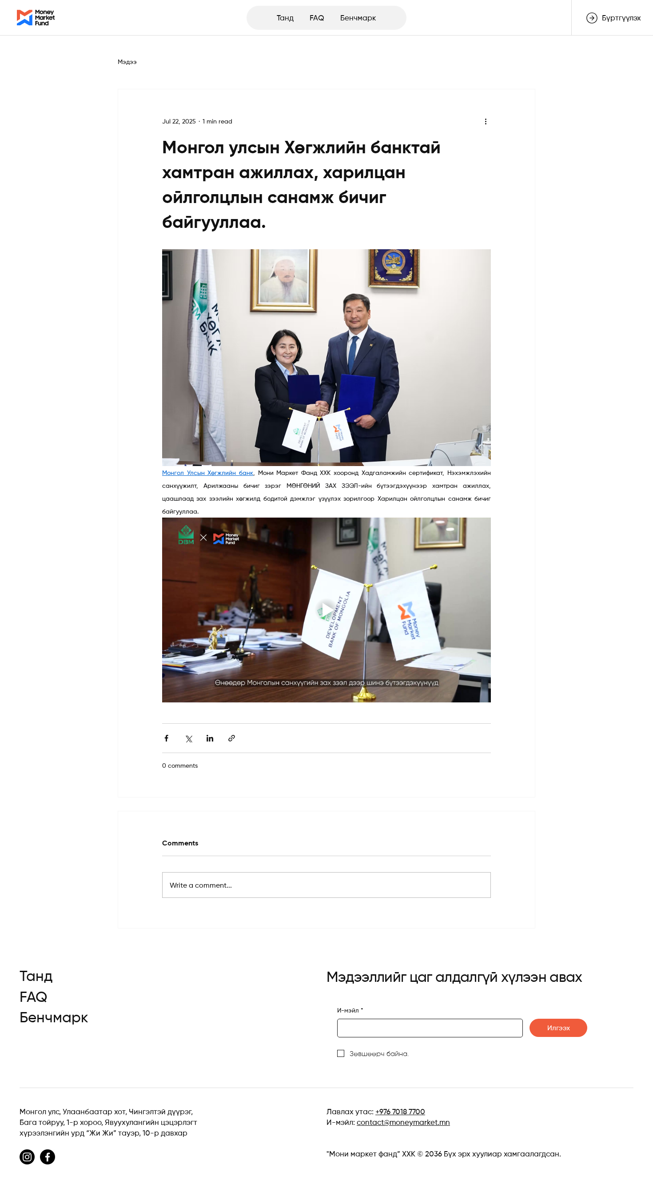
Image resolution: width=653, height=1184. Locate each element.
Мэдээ (127, 62)
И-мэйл (350, 1010)
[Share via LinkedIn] (210, 738)
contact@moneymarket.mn (403, 1122)
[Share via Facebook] (166, 738)
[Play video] (326, 610)
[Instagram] (27, 1156)
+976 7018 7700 (400, 1111)
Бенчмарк (54, 1017)
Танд (36, 976)
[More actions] (485, 121)
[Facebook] (47, 1156)
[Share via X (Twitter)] (188, 738)
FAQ (34, 997)
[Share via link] (231, 738)
